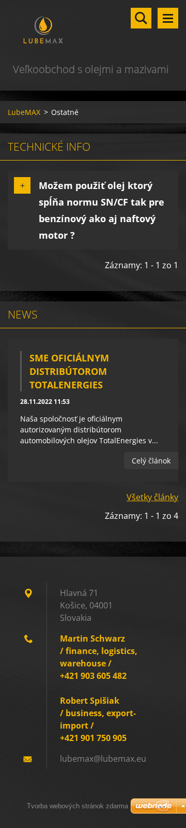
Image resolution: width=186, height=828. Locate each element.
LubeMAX (24, 112)
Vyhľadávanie (141, 18)
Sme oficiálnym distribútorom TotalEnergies (69, 371)
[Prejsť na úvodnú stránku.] (93, 30)
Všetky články (152, 497)
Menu (168, 18)
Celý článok (151, 461)
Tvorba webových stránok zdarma (77, 806)
